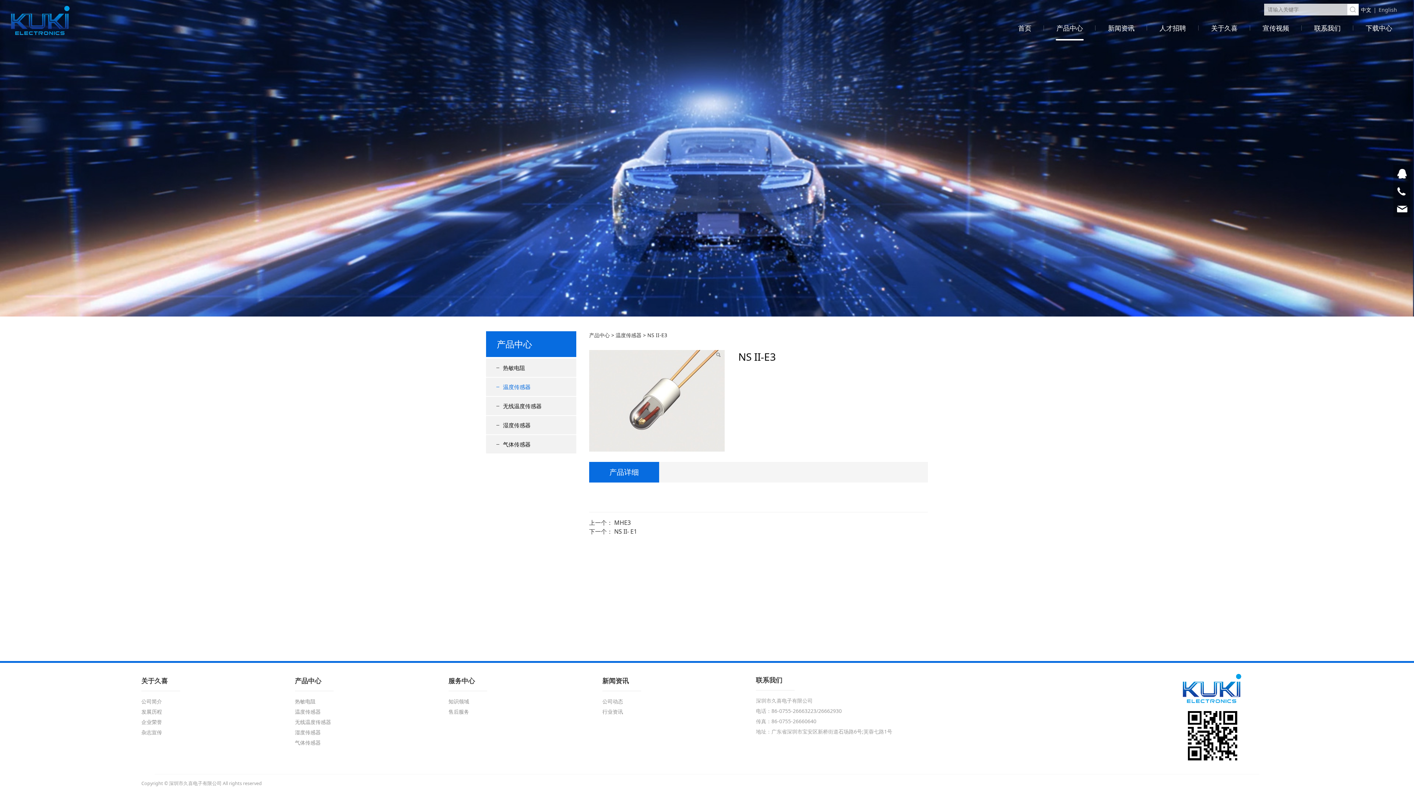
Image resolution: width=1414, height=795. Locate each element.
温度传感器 (517, 387)
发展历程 (151, 711)
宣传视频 (1276, 28)
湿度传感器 (517, 425)
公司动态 (612, 701)
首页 (1024, 28)
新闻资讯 (1121, 28)
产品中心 (1069, 28)
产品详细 (624, 472)
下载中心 (1379, 28)
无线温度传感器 (522, 406)
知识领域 (459, 701)
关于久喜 (1224, 28)
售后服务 (459, 711)
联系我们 (1327, 28)
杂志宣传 (151, 732)
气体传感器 (517, 444)
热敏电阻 (514, 367)
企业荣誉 (151, 721)
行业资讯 (612, 711)
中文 (1366, 9)
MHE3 (622, 523)
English (1388, 9)
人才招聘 (1173, 28)
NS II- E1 (625, 531)
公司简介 (151, 701)
